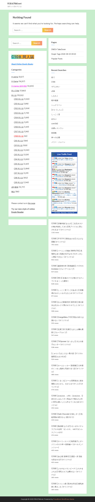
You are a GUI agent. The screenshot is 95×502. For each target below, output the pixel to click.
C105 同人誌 (19, 122)
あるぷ (54, 119)
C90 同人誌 (18, 141)
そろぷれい (55, 86)
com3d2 (54, 123)
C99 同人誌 (18, 182)
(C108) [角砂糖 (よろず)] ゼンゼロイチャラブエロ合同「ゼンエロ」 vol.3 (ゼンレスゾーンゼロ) (67, 429)
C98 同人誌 (18, 178)
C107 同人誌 (19, 132)
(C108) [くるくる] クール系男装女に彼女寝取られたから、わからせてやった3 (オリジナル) (67, 384)
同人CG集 (15, 91)
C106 (53, 82)
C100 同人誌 (19, 99)
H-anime (14, 77)
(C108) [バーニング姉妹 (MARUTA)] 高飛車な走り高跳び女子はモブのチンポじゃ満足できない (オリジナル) (67, 254)
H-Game (14, 81)
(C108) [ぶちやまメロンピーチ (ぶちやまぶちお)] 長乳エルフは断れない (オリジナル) (67, 471)
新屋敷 (54, 133)
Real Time (63, 212)
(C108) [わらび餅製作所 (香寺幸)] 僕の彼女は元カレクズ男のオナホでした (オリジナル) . (67, 305)
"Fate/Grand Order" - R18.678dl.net (63, 165)
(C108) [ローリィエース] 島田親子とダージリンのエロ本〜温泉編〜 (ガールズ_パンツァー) (67, 444)
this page (31, 203)
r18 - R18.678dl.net (58, 176)
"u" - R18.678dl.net (58, 180)
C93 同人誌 (18, 155)
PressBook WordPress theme (63, 499)
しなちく (54, 96)
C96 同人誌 (18, 169)
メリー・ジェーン (58, 142)
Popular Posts (56, 59)
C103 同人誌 (19, 113)
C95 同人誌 (18, 164)
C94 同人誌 (18, 159)
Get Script (57, 212)
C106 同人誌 (19, 127)
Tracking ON (71, 212)
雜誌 (13, 192)
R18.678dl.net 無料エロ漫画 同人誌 (63, 159)
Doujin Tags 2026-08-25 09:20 (63, 54)
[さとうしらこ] (57, 110)
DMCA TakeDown (58, 49)
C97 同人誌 (18, 173)
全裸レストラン (57, 128)
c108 (53, 91)
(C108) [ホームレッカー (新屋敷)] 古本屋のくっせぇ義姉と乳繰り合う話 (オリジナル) (67, 368)
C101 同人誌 (18, 104)
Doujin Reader (17, 212)
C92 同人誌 (18, 150)
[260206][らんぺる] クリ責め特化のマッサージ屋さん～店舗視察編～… (64, 195)
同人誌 (14, 95)
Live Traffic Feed (64, 154)
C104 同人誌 (19, 118)
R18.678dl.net (15, 3)
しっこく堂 (55, 114)
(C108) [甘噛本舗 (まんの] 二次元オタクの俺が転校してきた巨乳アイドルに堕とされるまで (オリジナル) (67, 226)
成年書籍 (14, 187)
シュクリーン (56, 105)
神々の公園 (55, 137)
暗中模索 (54, 100)
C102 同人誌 (19, 108)
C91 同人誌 (18, 145)
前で (53, 77)
